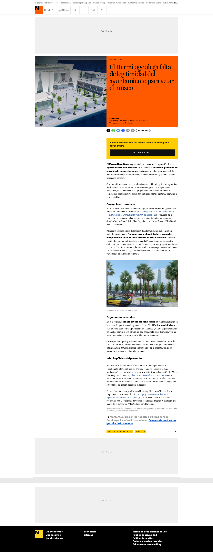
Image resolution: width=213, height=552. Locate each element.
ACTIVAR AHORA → (142, 153)
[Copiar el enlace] (133, 130)
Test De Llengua (63, 3)
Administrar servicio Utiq (147, 544)
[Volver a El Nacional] (63, 10)
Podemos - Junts (153, 3)
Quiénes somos (54, 532)
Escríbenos (90, 532)
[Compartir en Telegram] (118, 130)
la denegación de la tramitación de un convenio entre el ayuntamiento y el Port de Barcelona (140, 213)
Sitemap (88, 535)
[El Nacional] (39, 534)
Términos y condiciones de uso (150, 532)
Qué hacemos (53, 535)
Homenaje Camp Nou (82, 3)
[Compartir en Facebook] (123, 130)
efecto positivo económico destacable (147, 375)
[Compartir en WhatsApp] (113, 130)
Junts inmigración (136, 3)
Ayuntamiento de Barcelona (119, 431)
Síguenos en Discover (44, 3)
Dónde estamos (54, 538)
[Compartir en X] (108, 130)
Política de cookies (143, 538)
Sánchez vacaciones (117, 3)
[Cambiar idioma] (93, 10)
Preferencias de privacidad (147, 541)
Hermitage (140, 431)
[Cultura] (39, 10)
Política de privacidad (145, 535)
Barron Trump (99, 3)
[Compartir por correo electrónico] (128, 130)
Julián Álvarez (169, 3)
